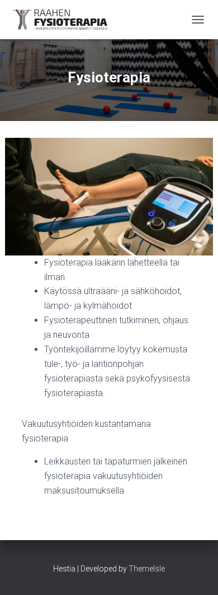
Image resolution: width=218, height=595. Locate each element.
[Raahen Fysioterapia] (65, 20)
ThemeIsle (147, 568)
